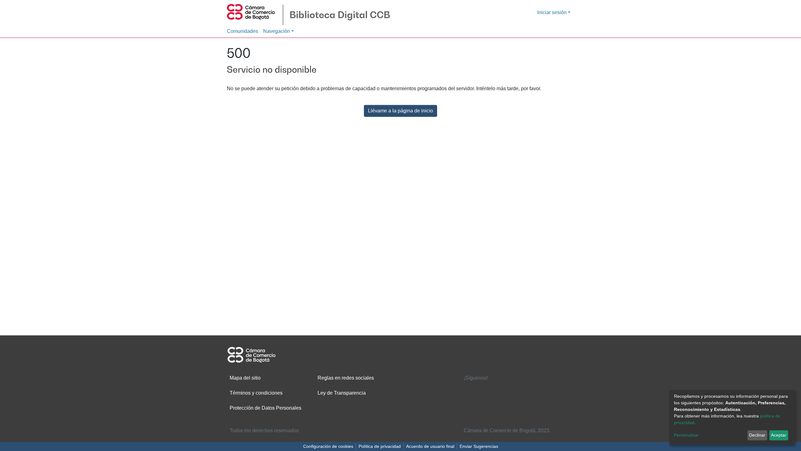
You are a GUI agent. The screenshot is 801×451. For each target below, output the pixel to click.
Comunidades (242, 31)
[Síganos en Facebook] (470, 389)
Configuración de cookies (328, 446)
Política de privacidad (380, 446)
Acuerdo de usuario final (430, 446)
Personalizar (686, 435)
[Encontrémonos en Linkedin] (509, 389)
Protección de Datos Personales (265, 408)
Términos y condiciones (256, 393)
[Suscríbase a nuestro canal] (470, 402)
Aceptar (778, 435)
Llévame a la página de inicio (400, 110)
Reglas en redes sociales (346, 378)
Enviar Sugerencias (479, 446)
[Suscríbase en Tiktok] (509, 402)
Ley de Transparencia (342, 393)
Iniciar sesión (552, 12)
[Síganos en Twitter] (489, 389)
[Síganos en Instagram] (489, 402)
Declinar (757, 435)
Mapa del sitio (245, 378)
